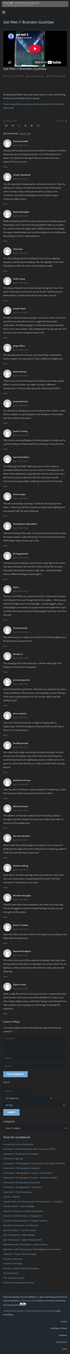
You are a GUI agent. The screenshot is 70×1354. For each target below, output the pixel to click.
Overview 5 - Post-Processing (17, 1192)
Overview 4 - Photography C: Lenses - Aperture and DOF (30, 1177)
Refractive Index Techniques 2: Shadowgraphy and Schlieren (32, 1249)
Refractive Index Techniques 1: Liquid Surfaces (25, 1244)
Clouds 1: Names (11, 1196)
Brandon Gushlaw (36, 76)
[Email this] (6, 126)
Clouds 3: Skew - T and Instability (19, 1206)
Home (64, 1321)
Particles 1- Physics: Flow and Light (19, 1254)
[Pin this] (32, 126)
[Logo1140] (35, 4)
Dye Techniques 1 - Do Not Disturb (19, 1230)
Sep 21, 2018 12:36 (20, 376)
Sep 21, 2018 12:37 (20, 312)
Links (64, 1349)
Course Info (61, 1342)
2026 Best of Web (58, 1328)
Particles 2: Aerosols (12, 1258)
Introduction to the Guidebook (18, 1144)
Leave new (25, 133)
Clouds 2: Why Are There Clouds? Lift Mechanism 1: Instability (32, 1201)
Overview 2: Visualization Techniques (21, 1153)
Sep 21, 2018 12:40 (20, 179)
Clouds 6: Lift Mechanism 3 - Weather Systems (25, 1220)
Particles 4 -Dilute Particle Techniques (21, 1268)
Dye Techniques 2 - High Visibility (19, 1234)
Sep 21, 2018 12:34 (20, 784)
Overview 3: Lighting (13, 1158)
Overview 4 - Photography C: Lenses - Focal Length (27, 1172)
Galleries (63, 1335)
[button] (3, 12)
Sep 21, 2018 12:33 (20, 929)
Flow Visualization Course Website (20, 1296)
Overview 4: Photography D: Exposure (21, 1182)
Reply (5, 167)
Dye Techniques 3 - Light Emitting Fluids (22, 1239)
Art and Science (10, 1273)
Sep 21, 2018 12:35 (20, 632)
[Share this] (13, 126)
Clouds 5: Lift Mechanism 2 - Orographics (22, 1215)
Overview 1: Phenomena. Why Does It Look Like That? (29, 1148)
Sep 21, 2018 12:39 (20, 253)
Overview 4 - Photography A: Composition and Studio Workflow (34, 1163)
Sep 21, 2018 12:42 (20, 145)
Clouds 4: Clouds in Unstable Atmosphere (23, 1211)
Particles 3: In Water (12, 1263)
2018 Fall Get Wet (58, 76)
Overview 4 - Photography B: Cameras (21, 1168)
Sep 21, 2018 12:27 (20, 955)
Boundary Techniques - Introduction (20, 1225)
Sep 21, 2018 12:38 (20, 283)
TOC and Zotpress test (14, 1277)
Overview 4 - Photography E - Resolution (22, 1187)
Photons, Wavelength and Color (18, 1282)
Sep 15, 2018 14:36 (20, 988)
